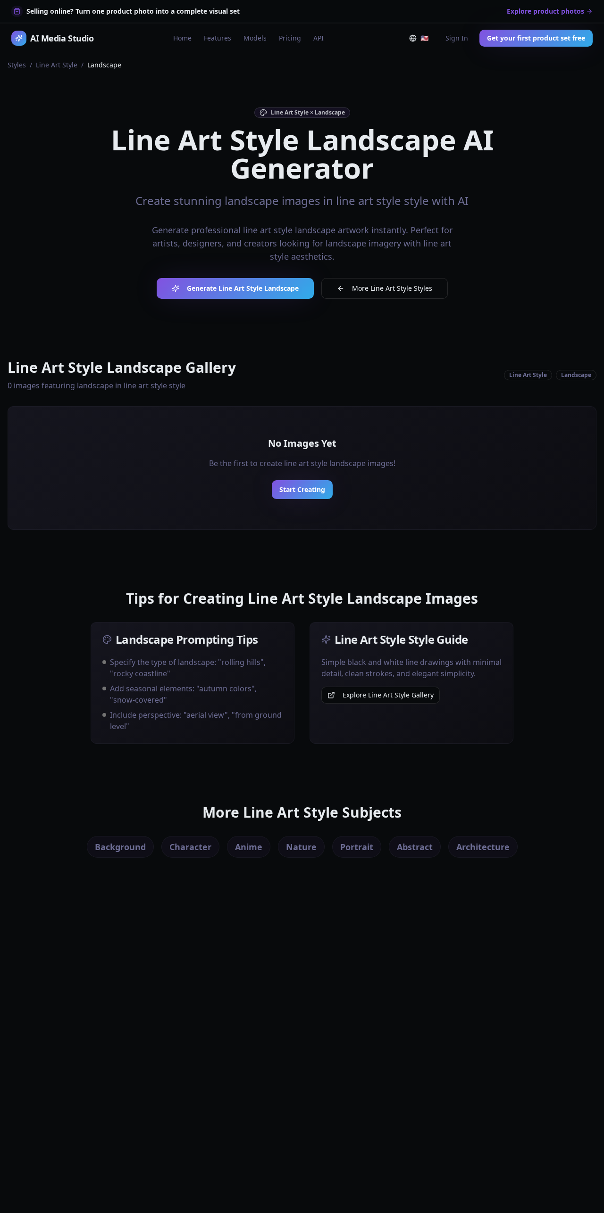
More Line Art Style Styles (392, 288)
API (318, 37)
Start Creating (302, 489)
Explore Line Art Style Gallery (388, 694)
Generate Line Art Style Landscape (243, 288)
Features (217, 37)
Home (182, 37)
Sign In (456, 37)
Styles (17, 64)
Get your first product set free (536, 37)
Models (255, 37)
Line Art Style (56, 64)
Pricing (290, 37)
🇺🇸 (426, 40)
